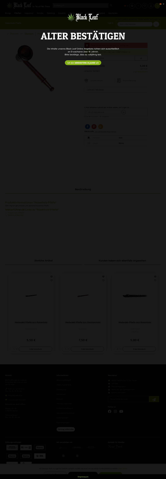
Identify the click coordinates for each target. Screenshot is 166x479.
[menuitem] (161, 2)
